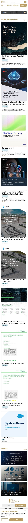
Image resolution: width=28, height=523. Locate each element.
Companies (15, 508)
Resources (21, 508)
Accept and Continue (16, 520)
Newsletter (23, 5)
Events (9, 508)
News (6, 508)
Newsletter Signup (20, 505)
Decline (5, 520)
